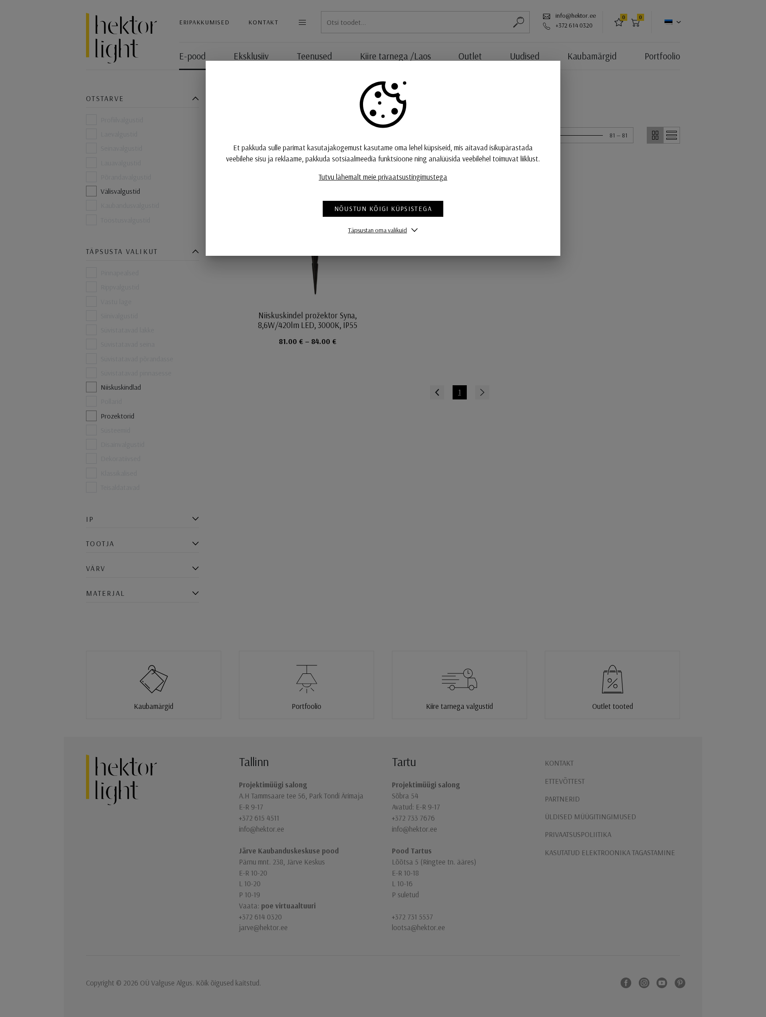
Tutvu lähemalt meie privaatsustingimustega (383, 176)
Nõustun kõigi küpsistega (383, 208)
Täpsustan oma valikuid (377, 230)
